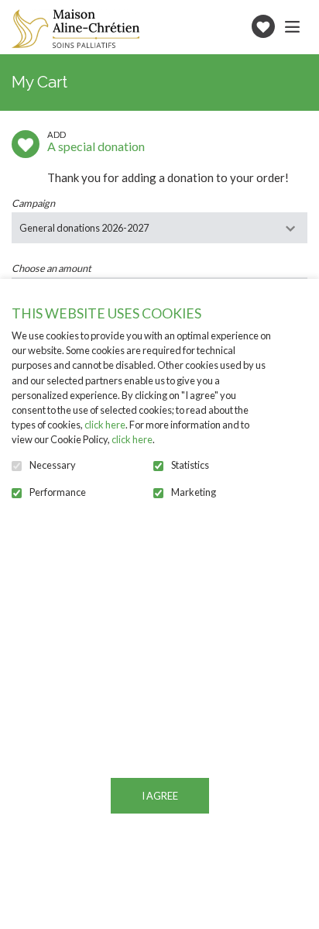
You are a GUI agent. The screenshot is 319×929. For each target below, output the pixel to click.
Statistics (190, 464)
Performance (57, 492)
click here (104, 424)
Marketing (193, 492)
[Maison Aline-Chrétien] (75, 28)
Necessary (52, 464)
